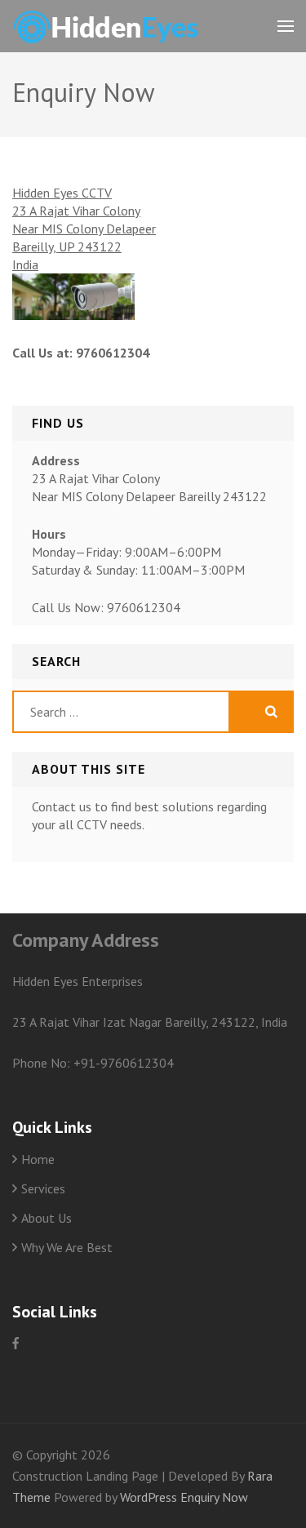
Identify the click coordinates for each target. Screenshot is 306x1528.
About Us (46, 1218)
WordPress (148, 1497)
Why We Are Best (67, 1247)
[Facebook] (15, 1343)
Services (43, 1188)
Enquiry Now (214, 1497)
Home (38, 1159)
